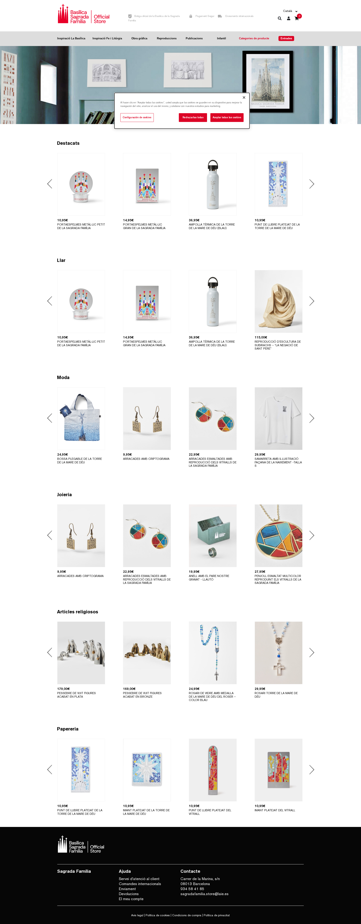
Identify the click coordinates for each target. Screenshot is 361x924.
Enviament (127, 889)
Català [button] (287, 11)
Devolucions (129, 894)
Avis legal (137, 915)
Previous (50, 184)
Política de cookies (158, 915)
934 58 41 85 (192, 889)
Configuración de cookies (137, 117)
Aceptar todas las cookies (227, 117)
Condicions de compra (186, 915)
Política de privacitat (217, 915)
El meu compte (131, 899)
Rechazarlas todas (193, 117)
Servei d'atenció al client (139, 879)
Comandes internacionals (140, 884)
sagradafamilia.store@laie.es (204, 894)
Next (310, 184)
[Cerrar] (244, 97)
